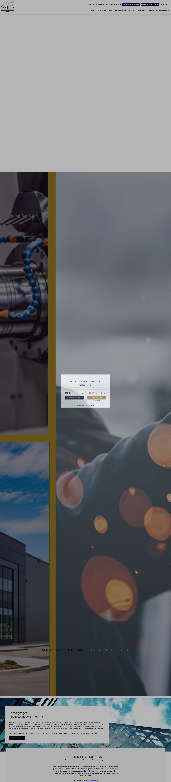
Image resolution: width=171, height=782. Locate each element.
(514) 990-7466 (96, 400)
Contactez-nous (97, 398)
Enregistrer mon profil (74, 398)
